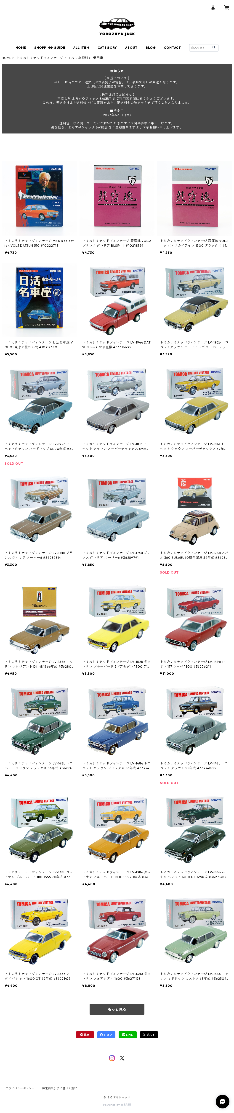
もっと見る (117, 1009)
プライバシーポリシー (20, 1088)
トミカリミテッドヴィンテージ (40, 58)
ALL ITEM (81, 48)
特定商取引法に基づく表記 (59, 1088)
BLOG (151, 48)
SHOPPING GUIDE (49, 48)
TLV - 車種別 (78, 58)
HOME (21, 48)
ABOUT (131, 48)
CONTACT (172, 48)
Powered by (112, 1104)
